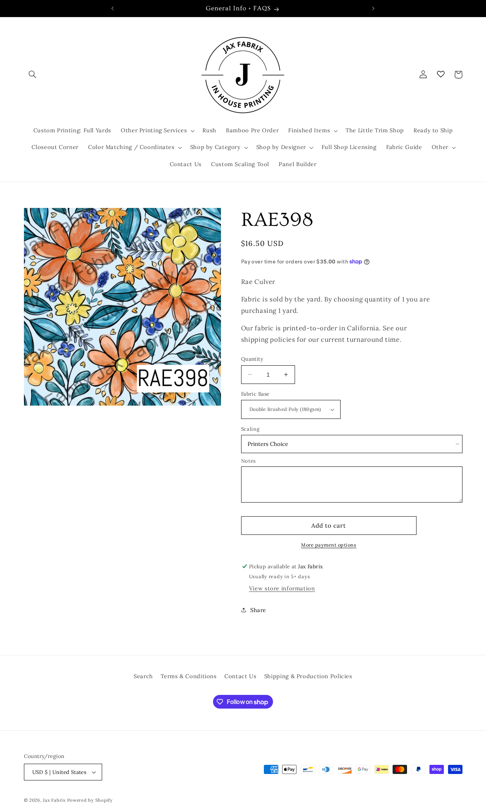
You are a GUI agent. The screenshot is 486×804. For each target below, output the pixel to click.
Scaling (250, 429)
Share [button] (258, 610)
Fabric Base (255, 393)
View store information (282, 588)
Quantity (252, 358)
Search (143, 676)
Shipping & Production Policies (308, 676)
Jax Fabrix (54, 800)
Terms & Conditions (188, 676)
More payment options (329, 545)
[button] (32, 74)
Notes (248, 461)
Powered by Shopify (90, 800)
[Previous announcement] (112, 8)
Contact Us (240, 676)
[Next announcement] (373, 8)
